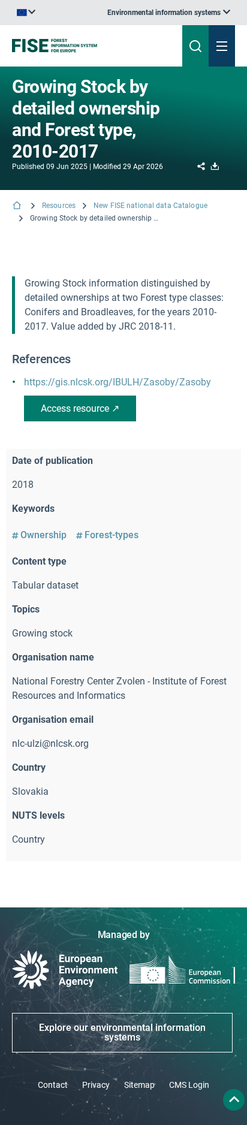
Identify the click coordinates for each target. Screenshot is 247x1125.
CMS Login (189, 1085)
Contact (53, 1085)
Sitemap (139, 1085)
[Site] (83, 45)
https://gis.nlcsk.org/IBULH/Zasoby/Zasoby (117, 382)
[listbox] (169, 12)
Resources (59, 205)
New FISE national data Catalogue (150, 205)
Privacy (96, 1085)
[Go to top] (234, 1100)
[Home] (18, 206)
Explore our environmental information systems (122, 1032)
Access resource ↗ (80, 408)
